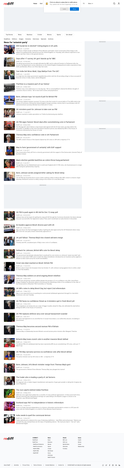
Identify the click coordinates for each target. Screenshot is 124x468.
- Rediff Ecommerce (37, 446)
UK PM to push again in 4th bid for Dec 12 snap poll (37, 212)
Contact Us (61, 465)
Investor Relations (49, 465)
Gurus (49, 453)
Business (29, 34)
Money (79, 442)
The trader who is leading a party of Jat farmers (35, 377)
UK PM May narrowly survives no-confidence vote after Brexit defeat (44, 352)
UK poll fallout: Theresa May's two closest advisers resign (39, 238)
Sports (59, 34)
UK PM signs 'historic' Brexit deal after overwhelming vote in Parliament (45, 122)
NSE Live (65, 442)
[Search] (114, 3)
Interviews (36, 39)
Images (21, 39)
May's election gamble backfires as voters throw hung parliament (42, 160)
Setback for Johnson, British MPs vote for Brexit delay (38, 250)
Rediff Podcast (51, 457)
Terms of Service (37, 465)
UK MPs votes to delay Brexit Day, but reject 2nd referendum (40, 288)
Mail (41, 3)
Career (79, 444)
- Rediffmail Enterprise (38, 444)
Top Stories (9, 34)
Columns (28, 39)
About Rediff (7, 465)
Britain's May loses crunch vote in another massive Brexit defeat (42, 339)
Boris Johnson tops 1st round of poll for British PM (36, 97)
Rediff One (35, 442)
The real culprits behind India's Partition (32, 390)
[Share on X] (106, 465)
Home (35, 3)
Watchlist (65, 446)
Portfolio (65, 448)
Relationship (81, 446)
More (89, 3)
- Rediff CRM (36, 450)
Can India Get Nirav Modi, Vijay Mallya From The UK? (37, 71)
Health (79, 440)
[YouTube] (116, 465)
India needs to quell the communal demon (33, 415)
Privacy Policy (26, 465)
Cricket (39, 34)
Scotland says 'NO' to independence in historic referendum (40, 403)
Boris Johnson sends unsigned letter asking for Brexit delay (40, 173)
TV (84, 3)
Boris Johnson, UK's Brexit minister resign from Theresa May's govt (43, 365)
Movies (49, 34)
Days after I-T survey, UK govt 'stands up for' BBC (36, 59)
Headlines (7, 39)
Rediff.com (74, 465)
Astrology (50, 455)
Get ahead (69, 34)
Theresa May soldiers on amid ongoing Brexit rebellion (38, 276)
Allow (74, 9)
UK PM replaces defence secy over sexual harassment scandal (41, 314)
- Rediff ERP (35, 453)
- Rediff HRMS (36, 448)
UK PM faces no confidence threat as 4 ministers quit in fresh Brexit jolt (45, 301)
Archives (50, 39)
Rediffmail (35, 440)
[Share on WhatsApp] (103, 465)
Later (64, 9)
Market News (66, 444)
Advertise (16, 465)
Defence (14, 39)
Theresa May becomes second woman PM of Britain (37, 326)
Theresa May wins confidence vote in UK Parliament (37, 135)
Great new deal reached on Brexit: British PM (34, 263)
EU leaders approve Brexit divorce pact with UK (35, 225)
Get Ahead (50, 450)
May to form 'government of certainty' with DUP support (38, 147)
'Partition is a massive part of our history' (32, 84)
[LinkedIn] (119, 465)
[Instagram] (113, 465)
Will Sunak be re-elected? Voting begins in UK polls (36, 46)
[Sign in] (118, 3)
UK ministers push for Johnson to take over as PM (36, 109)
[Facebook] (109, 465)
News (20, 34)
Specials (43, 39)
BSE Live (65, 440)
